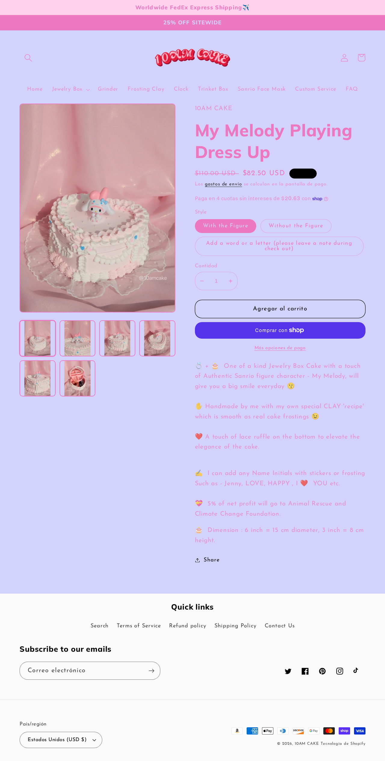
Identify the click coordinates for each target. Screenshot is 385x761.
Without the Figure (296, 226)
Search (100, 626)
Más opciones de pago (280, 348)
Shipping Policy (235, 626)
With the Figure (225, 226)
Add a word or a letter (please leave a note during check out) (279, 246)
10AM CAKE (307, 744)
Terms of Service (139, 626)
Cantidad (206, 266)
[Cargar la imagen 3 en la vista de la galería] (117, 338)
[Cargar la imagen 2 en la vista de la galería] (78, 338)
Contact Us (280, 626)
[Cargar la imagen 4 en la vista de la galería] (157, 338)
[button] (28, 57)
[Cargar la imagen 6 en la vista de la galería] (78, 378)
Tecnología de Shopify (343, 744)
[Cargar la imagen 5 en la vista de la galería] (38, 378)
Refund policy (187, 626)
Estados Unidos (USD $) (57, 739)
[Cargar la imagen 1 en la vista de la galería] (38, 338)
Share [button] (211, 560)
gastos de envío (223, 184)
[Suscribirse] (151, 671)
